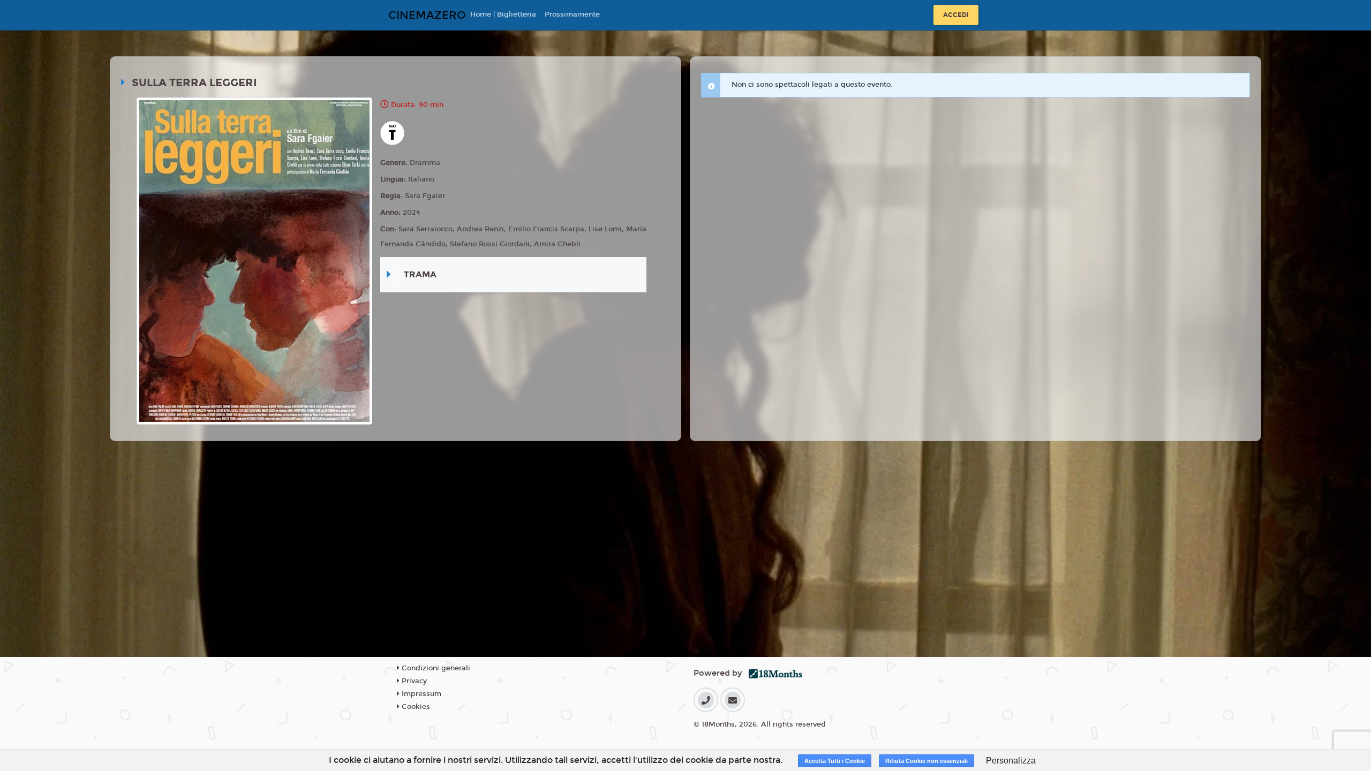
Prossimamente (572, 14)
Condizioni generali (435, 668)
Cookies (415, 706)
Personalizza (1011, 760)
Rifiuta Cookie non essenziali (926, 761)
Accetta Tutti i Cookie (834, 761)
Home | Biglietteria (503, 14)
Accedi (956, 15)
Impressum (420, 694)
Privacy (413, 681)
